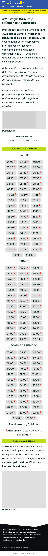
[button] (4, 2)
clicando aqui (19, 466)
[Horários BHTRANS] (15, 2)
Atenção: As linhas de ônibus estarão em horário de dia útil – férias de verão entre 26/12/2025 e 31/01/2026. (24, 11)
